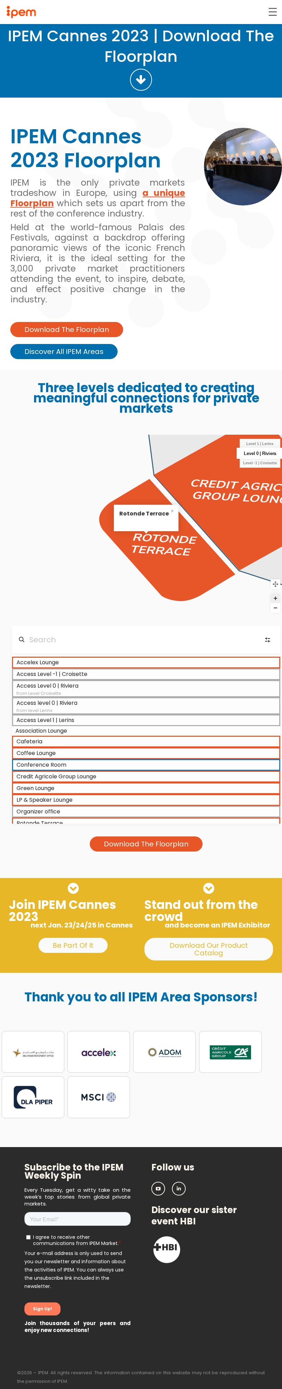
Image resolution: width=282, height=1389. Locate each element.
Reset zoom (275, 584)
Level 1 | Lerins (259, 444)
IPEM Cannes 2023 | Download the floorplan (141, 46)
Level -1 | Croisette (260, 463)
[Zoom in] (275, 598)
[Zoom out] (275, 608)
